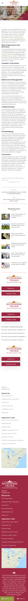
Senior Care (4, 180)
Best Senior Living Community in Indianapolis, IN (13, 336)
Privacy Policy (12, 583)
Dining (5, 427)
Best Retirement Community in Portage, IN (12, 340)
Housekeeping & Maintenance (12, 440)
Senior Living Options (6, 395)
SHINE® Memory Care (7, 409)
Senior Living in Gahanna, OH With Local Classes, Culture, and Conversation (18, 254)
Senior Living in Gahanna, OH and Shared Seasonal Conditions (18, 215)
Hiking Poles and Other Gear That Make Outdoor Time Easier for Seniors (18, 225)
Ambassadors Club (6, 423)
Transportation (8, 443)
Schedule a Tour (5, 389)
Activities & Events (9, 430)
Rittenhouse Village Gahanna (16, 178)
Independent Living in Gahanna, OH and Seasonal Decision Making (18, 245)
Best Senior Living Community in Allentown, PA (13, 329)
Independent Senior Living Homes (10, 399)
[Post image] (6, 217)
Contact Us (4, 387)
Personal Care (5, 402)
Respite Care (4, 412)
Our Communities (12, 581)
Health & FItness (9, 433)
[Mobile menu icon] (2, 3)
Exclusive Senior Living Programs (9, 420)
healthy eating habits (12, 55)
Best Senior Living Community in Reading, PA (12, 333)
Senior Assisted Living (7, 406)
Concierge (7, 437)
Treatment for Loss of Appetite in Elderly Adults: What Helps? (18, 263)
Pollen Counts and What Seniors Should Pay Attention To (18, 235)
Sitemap (22, 585)
